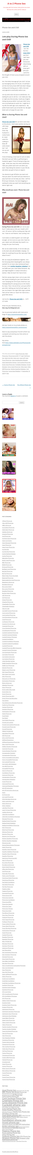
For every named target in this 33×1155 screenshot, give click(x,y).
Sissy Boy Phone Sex (7, 963)
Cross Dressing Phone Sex (9, 628)
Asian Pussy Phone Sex (8, 547)
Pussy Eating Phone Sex (11, 1133)
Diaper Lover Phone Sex (8, 670)
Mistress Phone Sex (7, 832)
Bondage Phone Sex (17, 1093)
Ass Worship (5, 549)
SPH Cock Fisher (6, 992)
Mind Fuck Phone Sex (8, 830)
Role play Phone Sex (7, 943)
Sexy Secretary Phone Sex (9, 954)
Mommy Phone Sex (7, 834)
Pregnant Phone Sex (7, 917)
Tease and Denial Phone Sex (9, 1141)
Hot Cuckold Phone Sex (8, 762)
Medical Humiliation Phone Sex (10, 825)
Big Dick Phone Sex (7, 571)
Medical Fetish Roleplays (8, 823)
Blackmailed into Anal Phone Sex (11, 580)
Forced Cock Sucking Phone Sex (10, 724)
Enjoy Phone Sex (6, 687)
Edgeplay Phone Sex (7, 685)
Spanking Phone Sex (7, 989)
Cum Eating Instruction (8, 657)
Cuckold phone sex (14, 1105)
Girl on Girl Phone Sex (8, 738)
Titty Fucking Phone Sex (8, 1046)
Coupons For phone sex (8, 624)
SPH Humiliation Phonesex (9, 996)
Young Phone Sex (7, 1073)
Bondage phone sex (7, 584)
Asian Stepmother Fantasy (9, 362)
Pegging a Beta (6, 889)
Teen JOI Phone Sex (7, 1033)
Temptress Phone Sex (8, 1040)
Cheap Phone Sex (7, 600)
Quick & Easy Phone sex (8, 930)
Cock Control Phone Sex (8, 613)
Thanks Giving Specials (8, 1042)
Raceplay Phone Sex (7, 937)
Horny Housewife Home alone (10, 757)
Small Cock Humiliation (8, 979)
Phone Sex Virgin (6, 911)
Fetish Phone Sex (7, 714)
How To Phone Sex (7, 770)
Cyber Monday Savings (8, 661)
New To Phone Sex (7, 860)
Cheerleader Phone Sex (8, 604)
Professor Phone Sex (7, 922)
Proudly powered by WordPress (10, 1151)
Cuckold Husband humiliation (10, 643)
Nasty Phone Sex (6, 847)
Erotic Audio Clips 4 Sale (8, 689)
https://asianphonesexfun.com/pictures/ (14, 327)
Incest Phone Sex (7, 781)
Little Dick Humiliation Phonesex (11, 816)
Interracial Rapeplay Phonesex (10, 786)
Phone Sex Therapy (7, 908)
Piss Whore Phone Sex (8, 913)
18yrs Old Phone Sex (7, 523)
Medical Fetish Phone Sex (9, 821)
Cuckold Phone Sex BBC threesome (11, 648)
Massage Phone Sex (7, 819)
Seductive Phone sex (7, 948)
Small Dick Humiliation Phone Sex (11, 983)
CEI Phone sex (6, 597)
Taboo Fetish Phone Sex (8, 1022)
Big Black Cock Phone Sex (9, 569)
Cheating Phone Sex (7, 602)
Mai (8, 373)
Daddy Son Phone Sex (8, 665)
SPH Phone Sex (6, 998)
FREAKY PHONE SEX (7, 731)
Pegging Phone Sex (7, 891)
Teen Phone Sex (6, 1035)
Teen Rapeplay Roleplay (8, 1038)
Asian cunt (16, 358)
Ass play (27, 1090)
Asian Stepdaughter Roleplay (20, 360)
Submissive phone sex (10, 1140)
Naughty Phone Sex (7, 856)
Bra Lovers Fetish (7, 586)
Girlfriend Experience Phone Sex (11, 742)
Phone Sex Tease (6, 906)
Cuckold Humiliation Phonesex (10, 641)
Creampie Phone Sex (7, 626)
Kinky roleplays (6, 806)
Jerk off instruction (23, 1124)
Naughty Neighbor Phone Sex (10, 851)
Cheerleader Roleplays (8, 606)
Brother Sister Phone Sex (9, 593)
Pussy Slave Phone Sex (8, 926)
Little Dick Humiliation (8, 814)
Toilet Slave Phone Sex (8, 1049)
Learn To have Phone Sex (9, 810)
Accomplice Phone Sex (8, 527)
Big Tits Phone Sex (7, 573)
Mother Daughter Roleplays (18, 369)
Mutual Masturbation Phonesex (11, 845)
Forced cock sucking (7, 722)
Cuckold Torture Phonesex (9, 650)
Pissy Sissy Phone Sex (8, 915)
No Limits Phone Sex (7, 862)
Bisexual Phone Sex (7, 1093)
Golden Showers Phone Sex (9, 746)
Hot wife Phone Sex (7, 766)
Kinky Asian (24, 367)
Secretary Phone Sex (7, 946)
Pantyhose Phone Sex (8, 880)
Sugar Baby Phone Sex (8, 1018)
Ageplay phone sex (7, 532)
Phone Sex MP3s (6, 902)
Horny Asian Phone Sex (14, 367)
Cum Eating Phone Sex (8, 659)
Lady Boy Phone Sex (7, 808)
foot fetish (5, 718)
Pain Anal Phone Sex (7, 1128)
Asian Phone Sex (20, 354)
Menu (16, 14)
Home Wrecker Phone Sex (9, 751)
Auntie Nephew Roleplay (9, 554)
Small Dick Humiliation (8, 981)
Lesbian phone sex (7, 812)
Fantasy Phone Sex (7, 707)
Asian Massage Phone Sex (9, 543)
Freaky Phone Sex (26, 1115)
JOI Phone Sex (6, 795)
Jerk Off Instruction (7, 788)
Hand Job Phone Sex (7, 749)
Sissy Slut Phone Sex (7, 972)
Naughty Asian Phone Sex (9, 849)
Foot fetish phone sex (11, 1115)
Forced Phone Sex (7, 729)
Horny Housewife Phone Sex (10, 760)
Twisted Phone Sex (7, 1060)
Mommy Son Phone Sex (8, 836)
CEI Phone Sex (17, 1095)
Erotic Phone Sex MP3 (8, 696)
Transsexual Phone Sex (8, 1055)
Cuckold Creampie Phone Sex (10, 632)
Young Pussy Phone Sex (8, 1077)
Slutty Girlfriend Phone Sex (9, 974)
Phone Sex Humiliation (8, 900)
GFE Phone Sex (6, 735)
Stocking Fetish (6, 1003)
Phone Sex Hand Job (7, 897)
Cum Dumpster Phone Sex (9, 652)
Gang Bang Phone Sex (8, 733)
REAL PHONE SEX (7, 941)
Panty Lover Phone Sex (7, 1129)
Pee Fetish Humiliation (8, 882)
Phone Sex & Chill (13, 356)
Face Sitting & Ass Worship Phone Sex (12, 703)
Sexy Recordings (6, 950)
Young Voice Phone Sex (8, 1079)
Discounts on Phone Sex (8, 678)
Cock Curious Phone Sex (10, 1096)
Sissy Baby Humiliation (8, 961)
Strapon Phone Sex (7, 1007)
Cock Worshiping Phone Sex (9, 617)
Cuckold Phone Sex (7, 646)
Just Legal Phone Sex (7, 797)
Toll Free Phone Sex (7, 1051)
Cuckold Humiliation (7, 639)
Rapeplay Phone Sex (7, 939)
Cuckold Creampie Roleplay (9, 635)
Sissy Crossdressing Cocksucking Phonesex (13, 965)
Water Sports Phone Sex (8, 1068)
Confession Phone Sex (8, 622)
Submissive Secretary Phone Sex (11, 1011)
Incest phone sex (10, 1122)
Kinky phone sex (6, 803)
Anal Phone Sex (6, 536)
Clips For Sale (5, 608)
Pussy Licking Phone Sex (8, 924)
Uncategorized (6, 1062)
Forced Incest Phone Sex (9, 727)
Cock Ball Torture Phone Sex (10, 611)
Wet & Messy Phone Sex (8, 1071)
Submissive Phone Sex (8, 1009)
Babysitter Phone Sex (8, 558)
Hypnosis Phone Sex (7, 775)
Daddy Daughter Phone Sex (9, 663)
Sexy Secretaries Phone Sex (9, 952)
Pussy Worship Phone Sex (9, 928)
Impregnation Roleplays (8, 779)
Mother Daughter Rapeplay (9, 841)
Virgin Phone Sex (6, 1064)
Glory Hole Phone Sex (8, 744)
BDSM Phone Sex (7, 565)
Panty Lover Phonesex (8, 876)
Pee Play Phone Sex (7, 887)
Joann (3, 792)
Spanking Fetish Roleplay (9, 987)
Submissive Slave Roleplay (9, 1016)
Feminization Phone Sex (8, 711)
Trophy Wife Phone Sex (8, 1057)
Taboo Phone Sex (7, 1025)
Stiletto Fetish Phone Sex (9, 1000)
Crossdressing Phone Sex (9, 630)
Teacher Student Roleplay (9, 1029)
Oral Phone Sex (6, 871)
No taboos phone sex (8, 865)
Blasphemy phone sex (8, 582)
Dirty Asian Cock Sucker (8, 674)
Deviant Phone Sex (7, 668)
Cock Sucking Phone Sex (23, 362)
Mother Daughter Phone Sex (10, 838)
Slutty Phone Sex (6, 976)
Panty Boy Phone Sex (8, 873)
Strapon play (25, 1138)
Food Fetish (5, 716)
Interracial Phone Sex (8, 784)
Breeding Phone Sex (7, 591)
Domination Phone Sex (8, 681)
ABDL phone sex (6, 525)
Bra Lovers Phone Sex (8, 589)
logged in (13, 396)
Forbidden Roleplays (20, 364)
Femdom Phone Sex (7, 709)
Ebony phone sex (7, 683)
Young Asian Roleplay (14, 371)
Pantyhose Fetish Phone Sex (10, 878)
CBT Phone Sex (6, 595)
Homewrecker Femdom (8, 753)
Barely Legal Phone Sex (8, 560)
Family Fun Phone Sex (8, 705)
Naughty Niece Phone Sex (9, 854)
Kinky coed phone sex (8, 801)
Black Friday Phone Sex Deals (10, 576)
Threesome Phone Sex (8, 1044)
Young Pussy (5, 1075)
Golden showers (24, 1117)
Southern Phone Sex (7, 985)
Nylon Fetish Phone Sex (8, 867)
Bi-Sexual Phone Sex (7, 567)
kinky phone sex (10, 1126)
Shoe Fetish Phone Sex (8, 959)
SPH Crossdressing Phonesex (10, 994)
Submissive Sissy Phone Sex (9, 1014)
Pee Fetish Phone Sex (8, 884)
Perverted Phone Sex (8, 893)
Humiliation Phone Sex (8, 773)
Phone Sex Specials (7, 904)
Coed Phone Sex (6, 619)
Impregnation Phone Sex (9, 777)
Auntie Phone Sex (7, 556)
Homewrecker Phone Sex (9, 755)
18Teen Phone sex (7, 521)
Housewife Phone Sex (8, 768)
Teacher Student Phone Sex (9, 1027)
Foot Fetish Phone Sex (8, 720)
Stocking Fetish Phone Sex (9, 1005)
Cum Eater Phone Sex (8, 654)
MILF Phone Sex (6, 827)
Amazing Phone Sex (7, 534)
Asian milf (22, 358)
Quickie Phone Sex (7, 935)
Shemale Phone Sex (7, 957)
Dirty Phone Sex (6, 676)
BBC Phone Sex (6, 562)
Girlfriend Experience (7, 740)
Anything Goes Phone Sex (9, 538)
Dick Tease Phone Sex (8, 672)
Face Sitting (5, 700)
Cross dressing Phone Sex (14, 1102)
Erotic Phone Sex (6, 694)
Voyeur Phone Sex (7, 1066)
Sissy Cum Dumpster (7, 968)
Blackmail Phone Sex (7, 578)
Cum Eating (5, 1107)
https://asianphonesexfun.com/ (17, 314)
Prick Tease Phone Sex (8, 919)
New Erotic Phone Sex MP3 (9, 858)
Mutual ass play (6, 843)
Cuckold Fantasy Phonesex (9, 637)
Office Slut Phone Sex (8, 869)
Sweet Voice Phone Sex (8, 1020)
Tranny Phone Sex (8, 385)
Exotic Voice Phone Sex (8, 364)
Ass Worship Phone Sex (8, 551)
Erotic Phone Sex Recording (9, 698)
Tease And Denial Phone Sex (10, 1031)
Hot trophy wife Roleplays (9, 764)
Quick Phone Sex (6, 933)
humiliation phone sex (14, 1120)
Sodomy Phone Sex (11, 1136)
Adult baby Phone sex (8, 530)
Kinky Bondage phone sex (9, 799)
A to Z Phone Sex (17, 3)
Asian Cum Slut (9, 358)
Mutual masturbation (24, 1126)
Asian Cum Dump (7, 541)
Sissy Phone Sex (6, 970)
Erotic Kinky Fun (6, 692)
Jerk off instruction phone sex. (10, 790)
